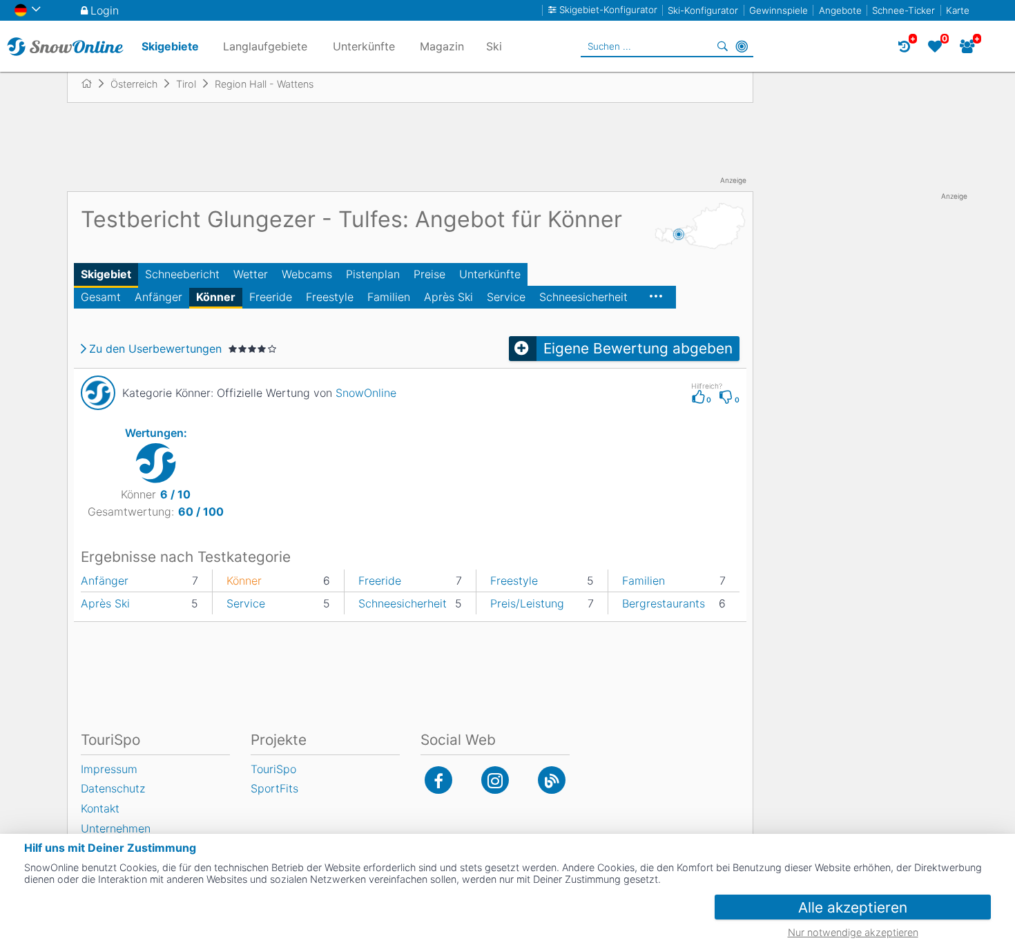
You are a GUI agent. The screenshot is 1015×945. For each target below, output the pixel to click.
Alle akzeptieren (852, 907)
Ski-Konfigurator (703, 10)
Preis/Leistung (527, 603)
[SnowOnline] (65, 46)
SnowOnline (366, 393)
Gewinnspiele (778, 10)
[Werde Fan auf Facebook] (438, 780)
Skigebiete (170, 46)
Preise (429, 274)
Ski (494, 46)
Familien (388, 297)
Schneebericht (182, 274)
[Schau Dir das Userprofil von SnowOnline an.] (98, 393)
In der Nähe (742, 46)
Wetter (250, 274)
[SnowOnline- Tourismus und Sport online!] (92, 83)
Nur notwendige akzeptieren (853, 932)
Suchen (722, 46)
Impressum (109, 769)
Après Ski (448, 297)
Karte (957, 10)
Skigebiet (106, 274)
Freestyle (330, 297)
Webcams (307, 274)
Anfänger (158, 297)
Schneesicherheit (583, 297)
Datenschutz (113, 788)
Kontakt (100, 808)
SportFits (274, 788)
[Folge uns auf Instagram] (495, 780)
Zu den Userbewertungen (155, 348)
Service (506, 297)
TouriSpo (273, 769)
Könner (215, 297)
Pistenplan (373, 274)
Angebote (840, 10)
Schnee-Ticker (903, 10)
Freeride (270, 297)
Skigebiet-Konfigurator (608, 10)
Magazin (442, 46)
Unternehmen (116, 828)
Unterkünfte (490, 274)
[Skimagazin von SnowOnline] (552, 780)
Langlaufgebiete (265, 46)
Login (104, 10)
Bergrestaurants (663, 603)
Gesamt (101, 297)
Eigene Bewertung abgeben (638, 348)
